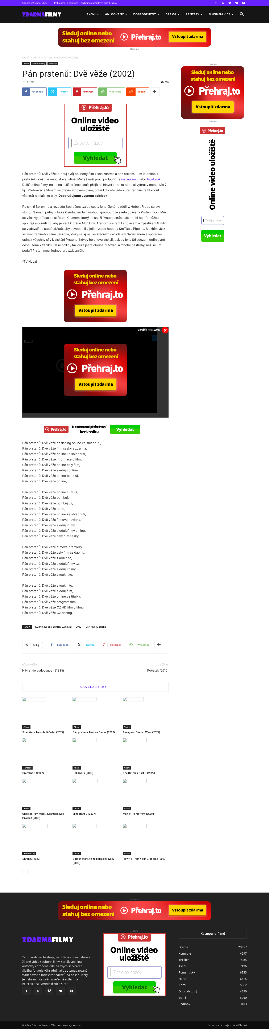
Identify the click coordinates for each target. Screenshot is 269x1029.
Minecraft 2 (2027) (84, 813)
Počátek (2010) (158, 670)
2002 (78, 626)
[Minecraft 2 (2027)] (95, 794)
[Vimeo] (230, 3)
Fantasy (192, 14)
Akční (91, 14)
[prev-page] (25, 871)
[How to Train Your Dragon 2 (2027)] (146, 839)
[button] (242, 15)
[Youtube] (243, 3)
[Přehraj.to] (134, 37)
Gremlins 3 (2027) (33, 773)
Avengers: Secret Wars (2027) (141, 732)
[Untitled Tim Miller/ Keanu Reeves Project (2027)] (45, 794)
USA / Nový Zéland (96, 626)
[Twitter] (223, 3)
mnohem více (219, 14)
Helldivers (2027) (83, 773)
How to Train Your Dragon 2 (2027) (144, 858)
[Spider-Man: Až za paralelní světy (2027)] (95, 839)
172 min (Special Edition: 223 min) (53, 626)
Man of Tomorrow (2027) (138, 813)
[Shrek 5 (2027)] (45, 839)
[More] (155, 91)
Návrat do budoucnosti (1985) (43, 670)
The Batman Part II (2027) (139, 773)
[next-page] (31, 871)
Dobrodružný (144, 14)
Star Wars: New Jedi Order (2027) (43, 732)
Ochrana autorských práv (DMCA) (99, 2)
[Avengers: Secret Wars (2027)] (146, 713)
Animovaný (114, 14)
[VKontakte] (236, 3)
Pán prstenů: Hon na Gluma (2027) (94, 732)
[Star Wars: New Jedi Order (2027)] (45, 713)
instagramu (129, 179)
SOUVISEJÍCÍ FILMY (93, 686)
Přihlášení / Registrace (66, 2)
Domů (25, 57)
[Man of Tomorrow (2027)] (146, 794)
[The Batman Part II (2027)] (146, 754)
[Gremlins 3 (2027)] (45, 754)
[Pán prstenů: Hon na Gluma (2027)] (95, 713)
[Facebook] (216, 3)
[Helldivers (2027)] (95, 754)
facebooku (154, 179)
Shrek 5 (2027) (31, 858)
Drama (170, 14)
